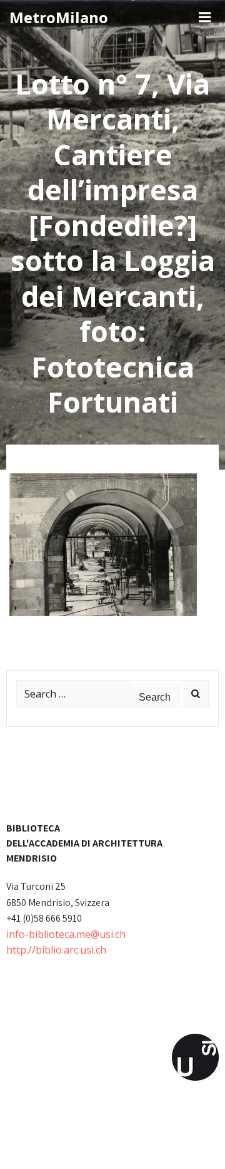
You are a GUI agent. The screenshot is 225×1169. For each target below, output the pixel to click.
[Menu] (205, 17)
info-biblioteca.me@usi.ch (66, 934)
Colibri (164, 1148)
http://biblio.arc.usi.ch (56, 950)
